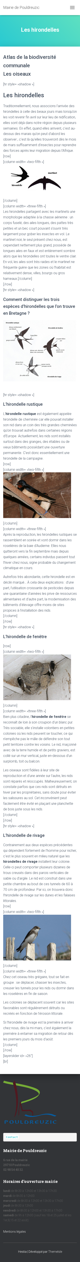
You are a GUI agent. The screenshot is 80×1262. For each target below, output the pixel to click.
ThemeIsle (55, 1251)
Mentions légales (14, 1231)
